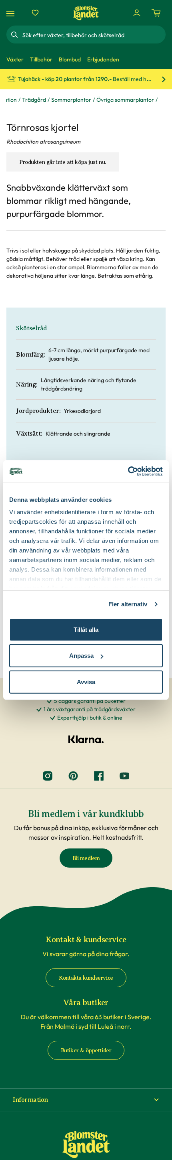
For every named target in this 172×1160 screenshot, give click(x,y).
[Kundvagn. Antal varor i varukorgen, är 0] (156, 12)
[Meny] (11, 13)
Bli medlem (86, 858)
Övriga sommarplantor (125, 99)
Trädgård (34, 99)
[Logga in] (136, 12)
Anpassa (81, 655)
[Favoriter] (35, 12)
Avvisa (86, 681)
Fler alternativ (128, 604)
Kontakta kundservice (86, 978)
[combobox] (93, 34)
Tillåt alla (86, 629)
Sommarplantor (71, 99)
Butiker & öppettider (86, 1050)
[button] (86, 1100)
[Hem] (86, 13)
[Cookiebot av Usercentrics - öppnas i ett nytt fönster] (128, 471)
